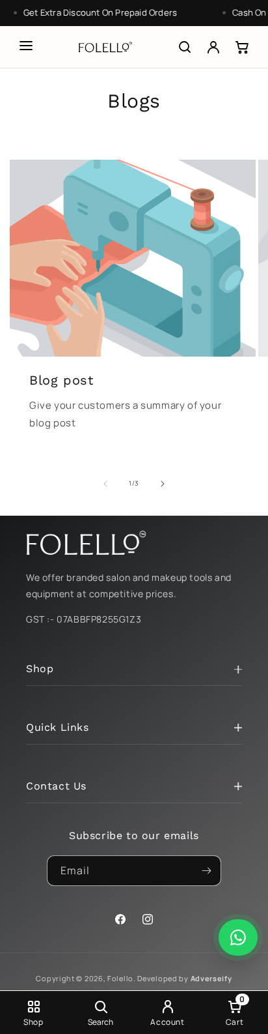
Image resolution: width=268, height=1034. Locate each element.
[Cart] (242, 47)
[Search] (184, 47)
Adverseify (211, 978)
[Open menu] (26, 45)
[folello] (105, 47)
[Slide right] (162, 483)
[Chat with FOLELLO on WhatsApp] (238, 937)
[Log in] (213, 47)
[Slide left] (105, 483)
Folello (120, 978)
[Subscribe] (206, 870)
